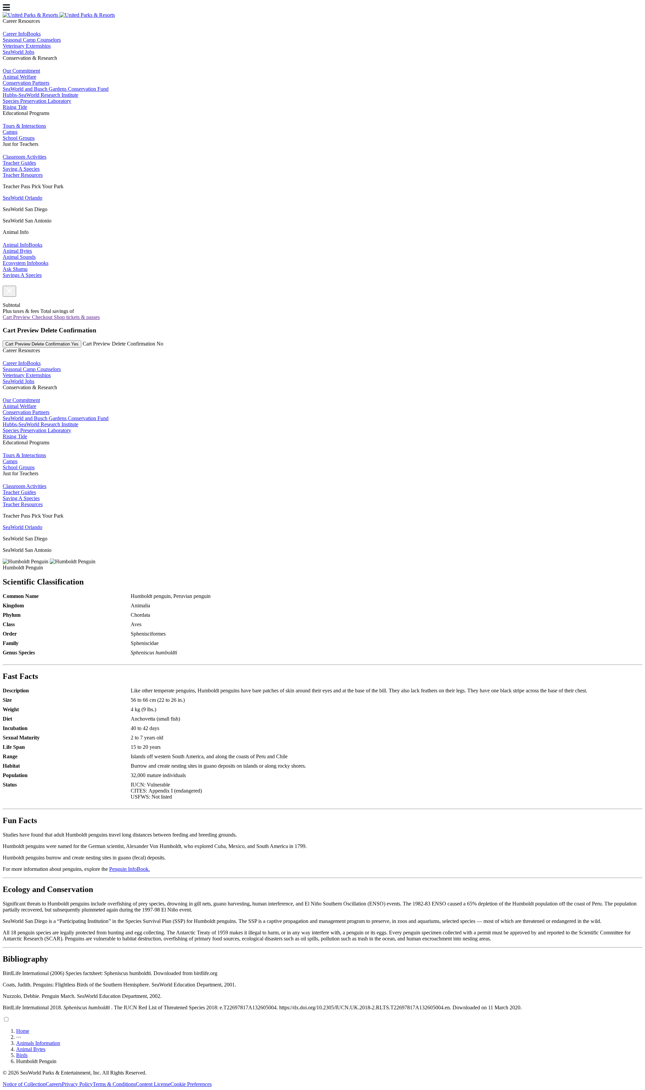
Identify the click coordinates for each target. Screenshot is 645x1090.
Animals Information (38, 1043)
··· (18, 1037)
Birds (22, 1055)
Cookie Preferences (191, 1084)
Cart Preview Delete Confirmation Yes (42, 344)
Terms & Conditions (114, 1084)
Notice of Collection (24, 1084)
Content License (153, 1084)
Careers (54, 1084)
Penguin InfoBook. (129, 869)
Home (22, 1031)
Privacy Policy (77, 1084)
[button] (9, 291)
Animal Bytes (30, 1049)
